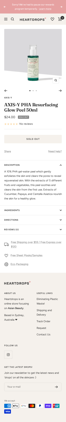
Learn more (45, 8)
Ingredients (12, 210)
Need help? (55, 151)
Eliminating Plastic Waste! (47, 301)
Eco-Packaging (19, 264)
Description (12, 165)
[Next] (60, 90)
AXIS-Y (8, 97)
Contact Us (43, 334)
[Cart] (60, 19)
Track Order (43, 321)
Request (41, 328)
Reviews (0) (11, 229)
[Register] (56, 387)
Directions (11, 220)
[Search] (12, 19)
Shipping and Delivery (44, 312)
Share (7, 151)
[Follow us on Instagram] (8, 355)
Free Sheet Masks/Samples (26, 255)
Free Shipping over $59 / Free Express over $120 (36, 244)
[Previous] (5, 90)
